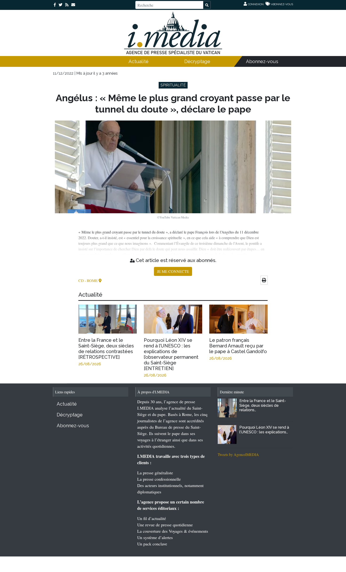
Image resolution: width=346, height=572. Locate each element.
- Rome (92, 280)
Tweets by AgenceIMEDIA (238, 454)
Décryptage (197, 61)
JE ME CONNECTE (173, 271)
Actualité (139, 61)
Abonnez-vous (262, 61)
